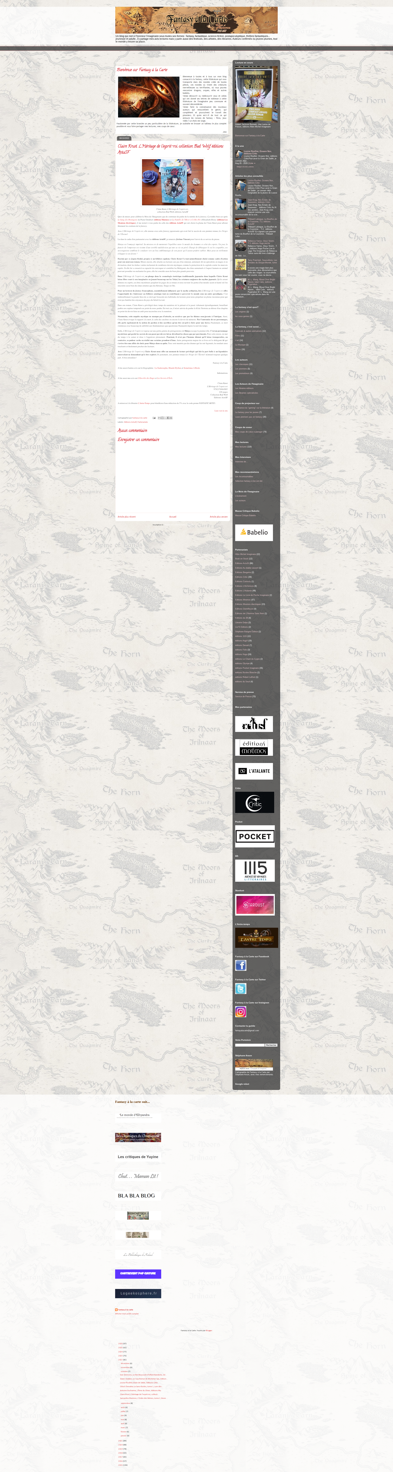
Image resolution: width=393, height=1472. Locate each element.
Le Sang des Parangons (127, 219)
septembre (125, 1403)
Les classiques (242, 364)
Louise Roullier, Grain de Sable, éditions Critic (139, 1383)
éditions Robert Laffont (245, 677)
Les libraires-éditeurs (244, 388)
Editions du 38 (241, 618)
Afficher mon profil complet (127, 1314)
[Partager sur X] (165, 417)
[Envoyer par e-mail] (159, 417)
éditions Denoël (242, 645)
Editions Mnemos (243, 600)
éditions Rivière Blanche (246, 672)
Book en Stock (241, 559)
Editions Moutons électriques (248, 604)
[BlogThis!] (162, 417)
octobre (124, 1371)
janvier (124, 1436)
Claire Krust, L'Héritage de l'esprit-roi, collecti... (139, 1394)
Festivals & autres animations (248, 331)
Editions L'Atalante (243, 591)
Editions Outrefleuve (244, 609)
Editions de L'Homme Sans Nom (249, 613)
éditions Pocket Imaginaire (247, 668)
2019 (120, 1449)
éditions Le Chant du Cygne (247, 659)
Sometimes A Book (192, 368)
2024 (120, 1352)
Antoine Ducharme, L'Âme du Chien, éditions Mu (140, 1391)
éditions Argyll (241, 640)
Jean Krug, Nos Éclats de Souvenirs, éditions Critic (259, 201)
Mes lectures (241, 447)
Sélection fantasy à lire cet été (248, 481)
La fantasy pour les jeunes (247, 412)
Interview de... (241, 461)
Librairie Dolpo (241, 622)
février (124, 1432)
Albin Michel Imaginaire (245, 554)
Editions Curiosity (243, 581)
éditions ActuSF (176, 222)
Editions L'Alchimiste (244, 586)
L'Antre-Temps (144, 403)
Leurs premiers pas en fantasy (248, 417)
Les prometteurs (242, 373)
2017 (120, 1457)
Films (237, 336)
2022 (120, 1360)
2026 (120, 1344)
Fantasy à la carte (125, 1310)
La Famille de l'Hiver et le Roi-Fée (186, 219)
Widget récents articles (245, 167)
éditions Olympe (242, 663)
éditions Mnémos (161, 219)
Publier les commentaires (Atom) (179, 525)
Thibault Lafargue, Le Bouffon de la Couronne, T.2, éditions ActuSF (262, 221)
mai (123, 1420)
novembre (125, 1367)
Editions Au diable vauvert (246, 568)
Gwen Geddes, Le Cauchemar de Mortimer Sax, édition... (144, 1379)
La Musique (240, 345)
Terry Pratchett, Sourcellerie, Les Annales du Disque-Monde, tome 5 (262, 262)
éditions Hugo (241, 654)
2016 (120, 1461)
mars (123, 1428)
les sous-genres (242, 316)
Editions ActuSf (130, 422)
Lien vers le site (221, 410)
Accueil (172, 517)
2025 (120, 1348)
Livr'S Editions (241, 627)
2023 (120, 1356)
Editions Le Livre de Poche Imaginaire (252, 595)
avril (123, 1424)
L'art (237, 340)
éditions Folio (241, 650)
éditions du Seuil (242, 681)
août (123, 1407)
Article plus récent (127, 517)
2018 (120, 1453)
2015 (120, 1465)
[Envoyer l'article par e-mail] (154, 418)
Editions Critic (241, 577)
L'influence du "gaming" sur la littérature (252, 408)
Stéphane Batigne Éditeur (246, 631)
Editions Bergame (243, 572)
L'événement (240, 496)
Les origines (240, 312)
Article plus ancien (219, 517)
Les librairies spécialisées (246, 393)
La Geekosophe (161, 368)
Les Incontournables (244, 476)
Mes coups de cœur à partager (249, 432)
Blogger (209, 1331)
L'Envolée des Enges (146, 378)
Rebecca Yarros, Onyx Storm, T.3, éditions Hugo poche (261, 242)
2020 (120, 1445)
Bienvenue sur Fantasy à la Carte (250, 135)
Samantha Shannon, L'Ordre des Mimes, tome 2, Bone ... (144, 1398)
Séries (238, 349)
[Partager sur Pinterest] (171, 417)
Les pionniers (241, 369)
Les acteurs (240, 500)
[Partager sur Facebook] (168, 417)
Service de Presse (243, 696)
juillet (123, 1411)
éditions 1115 (241, 636)
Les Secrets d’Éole (164, 378)
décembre (125, 1363)
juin (122, 1415)
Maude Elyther (175, 368)
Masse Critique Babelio (245, 515)
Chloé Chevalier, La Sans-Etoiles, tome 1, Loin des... (141, 1387)
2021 (120, 1441)
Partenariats (143, 422)
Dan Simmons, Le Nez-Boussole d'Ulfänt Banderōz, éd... (143, 1375)
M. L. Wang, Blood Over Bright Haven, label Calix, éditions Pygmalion (261, 281)
